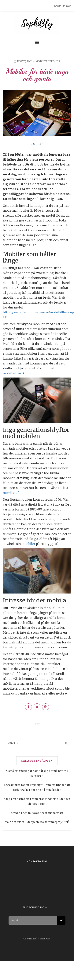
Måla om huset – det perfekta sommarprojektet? (37, 822)
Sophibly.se (37, 24)
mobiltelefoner (47, 61)
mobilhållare (12, 373)
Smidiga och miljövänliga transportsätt (37, 813)
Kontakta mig (62, 5)
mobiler (29, 544)
